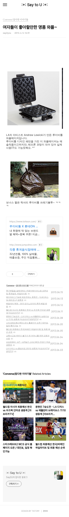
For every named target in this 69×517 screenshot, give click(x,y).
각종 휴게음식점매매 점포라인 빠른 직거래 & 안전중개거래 (24, 250)
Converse (10, 285)
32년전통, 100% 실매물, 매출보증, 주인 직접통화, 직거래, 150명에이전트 (23, 255)
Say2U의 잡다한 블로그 (16, 477)
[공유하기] (16, 274)
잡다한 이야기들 (22, 285)
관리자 (45, 511)
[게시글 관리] (20, 274)
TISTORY (35, 511)
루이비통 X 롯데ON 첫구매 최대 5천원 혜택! (24, 226)
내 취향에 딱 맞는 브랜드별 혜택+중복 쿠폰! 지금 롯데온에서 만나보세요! (23, 232)
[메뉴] (5, 5)
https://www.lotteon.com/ (22, 221)
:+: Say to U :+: (35, 4)
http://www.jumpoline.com (23, 244)
